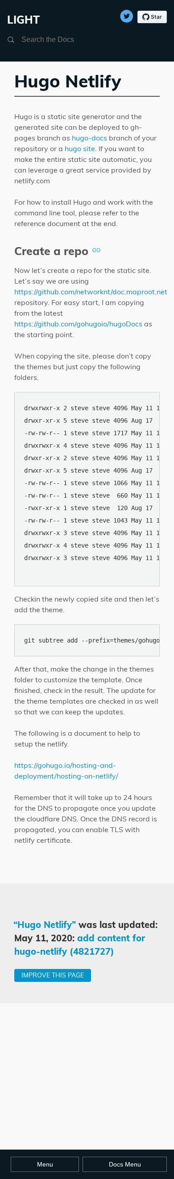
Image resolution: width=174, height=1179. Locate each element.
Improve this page (52, 975)
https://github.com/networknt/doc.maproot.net (90, 291)
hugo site (80, 148)
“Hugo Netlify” (45, 924)
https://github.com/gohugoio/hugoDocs (78, 323)
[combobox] (64, 39)
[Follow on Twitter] (127, 14)
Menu (45, 1164)
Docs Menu (125, 1164)
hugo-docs (89, 137)
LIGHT (23, 19)
